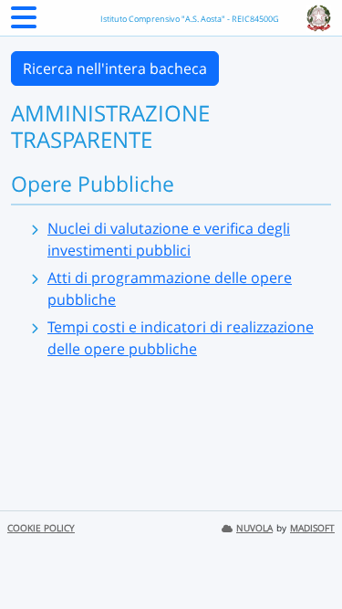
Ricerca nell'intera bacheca (115, 68)
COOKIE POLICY (41, 528)
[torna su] (304, 553)
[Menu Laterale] (23, 23)
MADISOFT (312, 528)
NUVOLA (254, 528)
